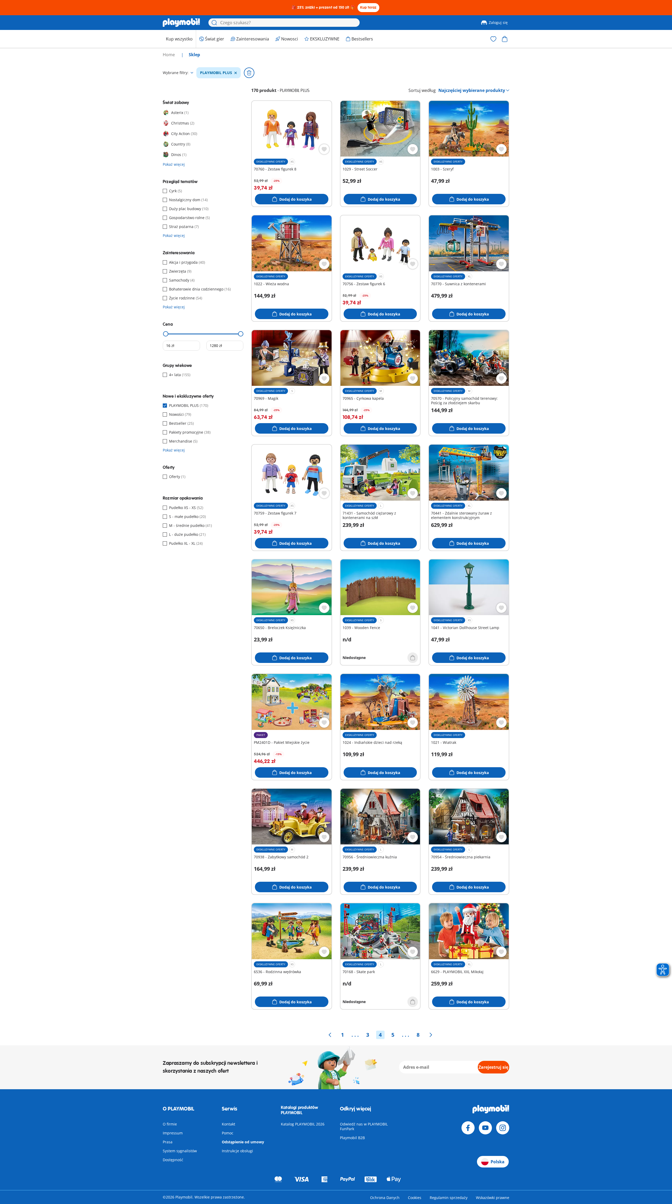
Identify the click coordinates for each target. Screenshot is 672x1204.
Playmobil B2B (352, 1137)
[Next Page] (431, 1035)
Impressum (173, 1132)
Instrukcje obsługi (237, 1150)
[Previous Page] (330, 1035)
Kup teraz (368, 7)
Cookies (414, 1197)
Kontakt (228, 1124)
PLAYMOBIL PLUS (216, 73)
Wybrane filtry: (175, 72)
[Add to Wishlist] (324, 149)
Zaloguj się (498, 22)
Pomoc (227, 1132)
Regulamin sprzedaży (449, 1197)
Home (169, 55)
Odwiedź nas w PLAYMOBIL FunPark (364, 1126)
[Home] (181, 22)
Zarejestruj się (493, 1067)
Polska (498, 1162)
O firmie (170, 1124)
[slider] (166, 333)
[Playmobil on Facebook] (468, 1127)
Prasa (167, 1141)
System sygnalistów (180, 1150)
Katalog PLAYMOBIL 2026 (302, 1124)
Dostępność (173, 1159)
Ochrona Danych (385, 1197)
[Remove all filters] (249, 73)
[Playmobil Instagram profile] (502, 1127)
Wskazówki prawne (492, 1197)
